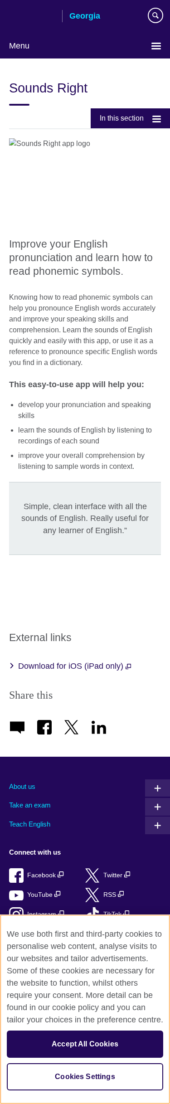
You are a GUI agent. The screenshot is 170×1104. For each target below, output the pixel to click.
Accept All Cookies (85, 1044)
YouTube (40, 894)
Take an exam (30, 805)
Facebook (42, 875)
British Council (32, 17)
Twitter (113, 875)
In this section (122, 118)
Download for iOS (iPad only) (72, 666)
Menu (19, 45)
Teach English (29, 824)
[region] (85, 1009)
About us (22, 786)
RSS (110, 894)
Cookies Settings (85, 1076)
